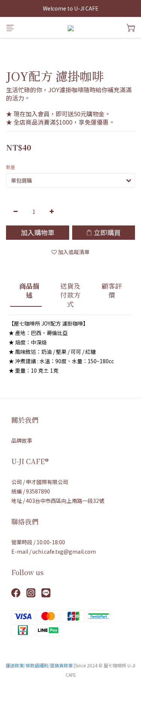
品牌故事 (21, 440)
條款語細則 (37, 665)
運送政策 (15, 665)
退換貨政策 (61, 665)
